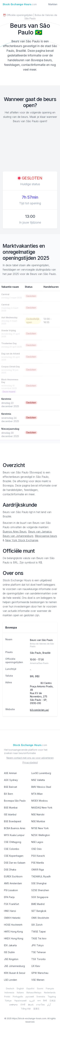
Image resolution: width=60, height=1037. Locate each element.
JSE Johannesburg (14, 966)
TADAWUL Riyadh (41, 876)
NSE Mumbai (38, 821)
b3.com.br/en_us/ (39, 709)
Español (30, 988)
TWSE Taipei (38, 931)
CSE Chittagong (12, 842)
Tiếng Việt (26, 1008)
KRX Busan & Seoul (14, 972)
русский (30, 996)
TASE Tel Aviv (38, 938)
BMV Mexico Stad (41, 786)
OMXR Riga (37, 869)
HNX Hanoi (10, 910)
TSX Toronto (38, 959)
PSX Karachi (38, 855)
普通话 (36, 1008)
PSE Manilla (37, 862)
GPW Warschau (39, 972)
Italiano (20, 992)
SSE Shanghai (38, 883)
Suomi (40, 988)
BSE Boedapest (12, 821)
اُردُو (49, 1004)
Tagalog (52, 996)
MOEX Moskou (39, 800)
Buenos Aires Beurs (14, 531)
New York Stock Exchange (21, 540)
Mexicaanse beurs (46, 536)
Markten (52, 4)
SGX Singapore (39, 897)
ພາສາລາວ (13, 1004)
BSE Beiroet (10, 786)
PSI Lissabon (11, 890)
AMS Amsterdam (13, 883)
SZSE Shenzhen (40, 890)
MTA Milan (37, 793)
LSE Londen (10, 979)
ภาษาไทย (40, 1004)
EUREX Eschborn (13, 876)
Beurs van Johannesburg (18, 536)
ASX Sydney (11, 780)
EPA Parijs (9, 897)
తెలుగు (31, 1004)
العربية (32, 1000)
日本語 (53, 1000)
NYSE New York (40, 828)
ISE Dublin (9, 952)
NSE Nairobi (37, 814)
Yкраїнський (20, 1000)
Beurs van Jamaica (40, 531)
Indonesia (9, 992)
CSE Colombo (11, 848)
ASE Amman (10, 773)
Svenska (40, 996)
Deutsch (10, 988)
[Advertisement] (30, 148)
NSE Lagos (37, 842)
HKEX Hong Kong (13, 938)
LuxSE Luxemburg (41, 773)
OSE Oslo (36, 848)
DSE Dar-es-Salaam (14, 862)
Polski (7, 996)
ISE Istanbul (10, 814)
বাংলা (38, 1000)
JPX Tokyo (37, 945)
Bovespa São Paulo (15, 800)
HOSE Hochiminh (13, 924)
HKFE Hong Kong (13, 931)
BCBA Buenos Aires (14, 828)
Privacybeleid (30, 762)
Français (50, 988)
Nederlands (50, 992)
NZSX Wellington (40, 835)
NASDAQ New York (41, 807)
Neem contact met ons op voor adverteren (30, 757)
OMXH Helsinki (12, 917)
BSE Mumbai (11, 807)
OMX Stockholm (40, 917)
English (20, 988)
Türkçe (8, 1000)
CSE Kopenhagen (13, 855)
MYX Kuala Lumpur (14, 835)
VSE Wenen (37, 979)
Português (18, 996)
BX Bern (8, 793)
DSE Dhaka (10, 869)
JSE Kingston (11, 959)
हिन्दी (45, 1000)
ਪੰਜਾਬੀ (22, 1004)
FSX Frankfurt (11, 904)
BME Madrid (37, 904)
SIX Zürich (36, 924)
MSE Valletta (38, 780)
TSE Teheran (38, 952)
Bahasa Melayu (33, 992)
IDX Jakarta (10, 945)
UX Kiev (35, 966)
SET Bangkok (38, 910)
